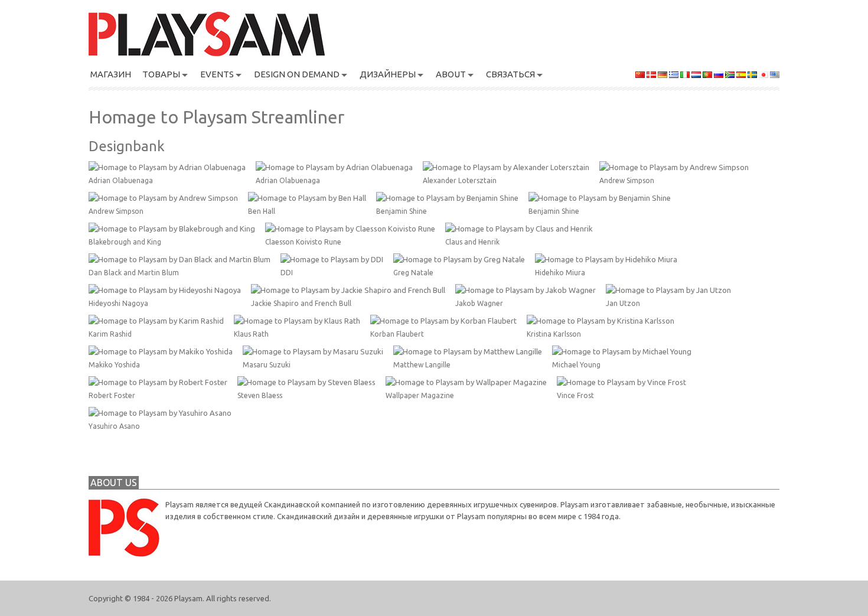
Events (217, 74)
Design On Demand (297, 74)
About (451, 74)
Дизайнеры (388, 74)
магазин (110, 74)
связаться (510, 74)
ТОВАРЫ (161, 74)
